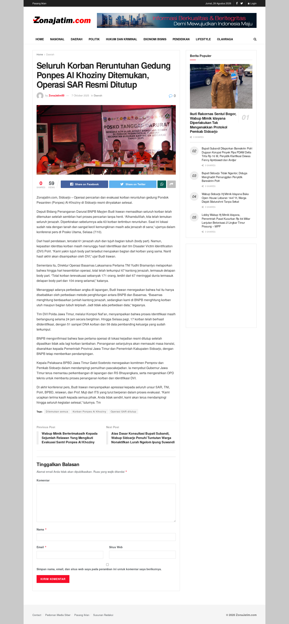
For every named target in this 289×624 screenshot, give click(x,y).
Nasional (57, 39)
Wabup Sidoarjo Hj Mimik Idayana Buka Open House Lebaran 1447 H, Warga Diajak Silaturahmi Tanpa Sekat (225, 197)
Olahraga (225, 39)
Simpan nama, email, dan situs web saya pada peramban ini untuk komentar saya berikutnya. (99, 569)
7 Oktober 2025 (80, 95)
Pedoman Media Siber (57, 615)
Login (253, 3)
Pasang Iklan (39, 3)
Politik (94, 39)
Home (40, 39)
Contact (36, 615)
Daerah (76, 39)
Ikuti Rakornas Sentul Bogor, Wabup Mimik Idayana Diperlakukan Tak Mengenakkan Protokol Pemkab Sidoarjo (213, 122)
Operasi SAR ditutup (123, 411)
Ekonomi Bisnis (155, 39)
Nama (42, 529)
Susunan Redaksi (103, 615)
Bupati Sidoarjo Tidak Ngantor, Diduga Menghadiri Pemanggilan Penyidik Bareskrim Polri (224, 177)
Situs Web (116, 547)
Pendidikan (181, 39)
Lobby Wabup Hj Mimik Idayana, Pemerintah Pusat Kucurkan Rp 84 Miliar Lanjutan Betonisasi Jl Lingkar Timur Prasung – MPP (226, 220)
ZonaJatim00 (56, 95)
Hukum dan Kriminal (121, 39)
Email (42, 547)
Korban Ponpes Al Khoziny (89, 411)
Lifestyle (203, 39)
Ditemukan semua (57, 411)
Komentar (43, 480)
